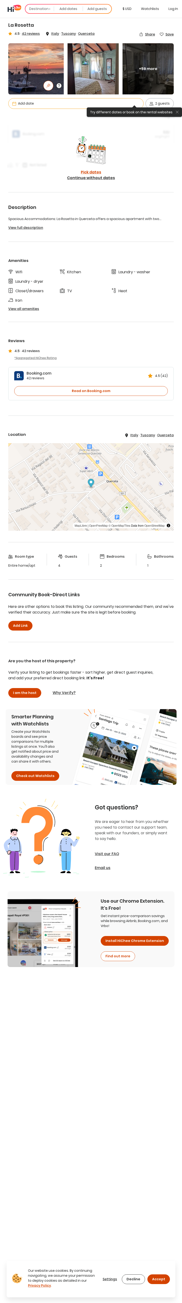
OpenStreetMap (154, 525)
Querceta (86, 33)
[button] (127, 8)
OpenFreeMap (98, 525)
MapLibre (81, 525)
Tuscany (68, 33)
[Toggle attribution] (168, 525)
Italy (55, 33)
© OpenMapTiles (119, 525)
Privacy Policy (39, 1285)
